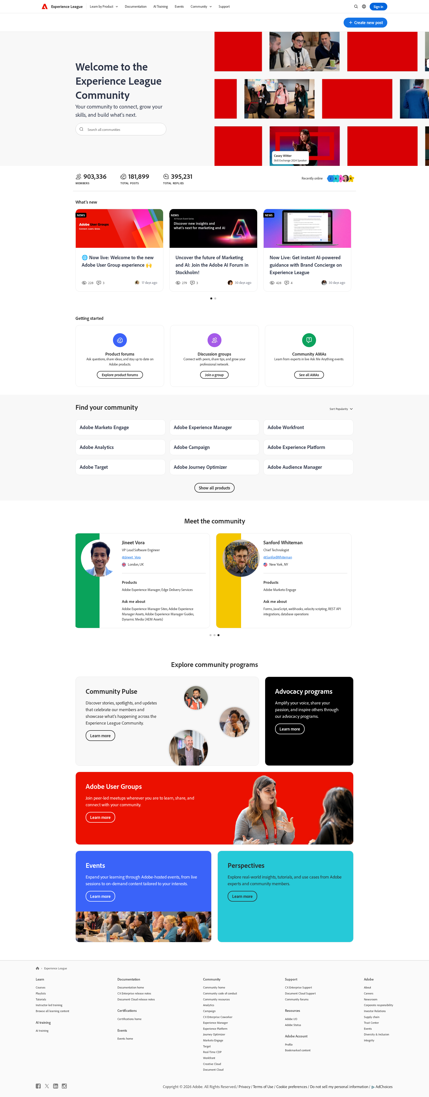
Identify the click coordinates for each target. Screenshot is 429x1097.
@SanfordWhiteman (277, 557)
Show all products (214, 487)
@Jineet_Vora (131, 557)
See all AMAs (309, 374)
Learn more (100, 735)
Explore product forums (120, 374)
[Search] (80, 129)
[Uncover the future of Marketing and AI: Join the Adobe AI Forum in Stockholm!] (213, 250)
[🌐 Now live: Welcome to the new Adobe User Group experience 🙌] (119, 250)
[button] (365, 23)
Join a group (214, 374)
